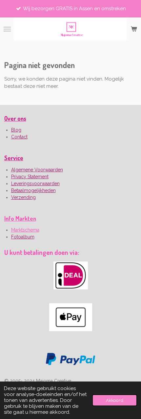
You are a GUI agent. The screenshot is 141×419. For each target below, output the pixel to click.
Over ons (15, 118)
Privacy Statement (30, 176)
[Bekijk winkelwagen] (134, 28)
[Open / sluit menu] (7, 28)
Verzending (23, 197)
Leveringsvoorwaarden (35, 183)
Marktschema (25, 230)
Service (13, 157)
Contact (19, 136)
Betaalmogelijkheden (33, 190)
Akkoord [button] (114, 400)
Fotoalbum (22, 236)
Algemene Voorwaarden (37, 169)
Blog (16, 130)
